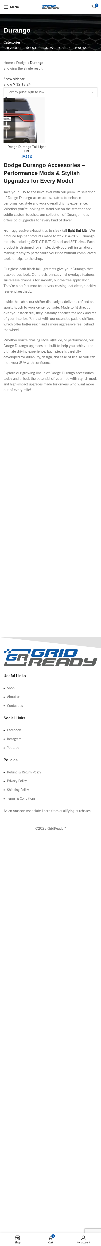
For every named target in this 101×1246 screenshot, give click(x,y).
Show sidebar (14, 79)
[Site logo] (50, 7)
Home (8, 63)
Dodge (21, 63)
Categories (12, 42)
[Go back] (9, 20)
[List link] (50, 688)
